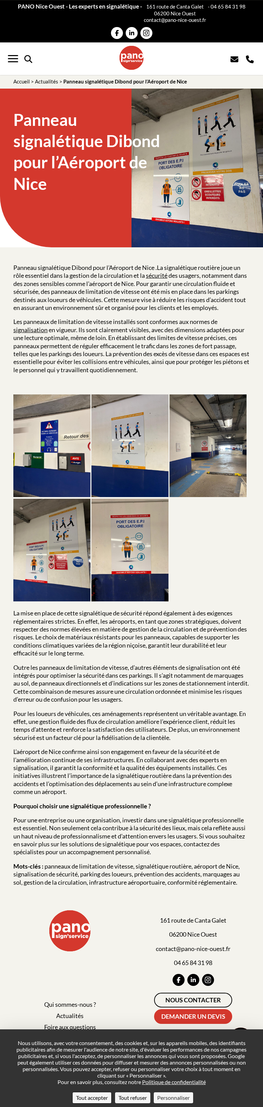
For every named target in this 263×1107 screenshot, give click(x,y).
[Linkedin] (132, 33)
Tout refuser (132, 1097)
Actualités (46, 81)
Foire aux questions (70, 1027)
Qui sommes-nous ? (70, 1004)
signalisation (30, 330)
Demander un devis (193, 1016)
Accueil (21, 81)
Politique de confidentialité (174, 1082)
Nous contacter (193, 1000)
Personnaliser (173, 1097)
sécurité (156, 275)
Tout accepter (92, 1097)
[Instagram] (146, 33)
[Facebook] (117, 33)
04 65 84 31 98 (228, 6)
